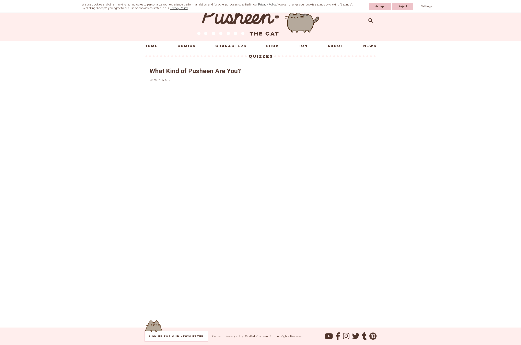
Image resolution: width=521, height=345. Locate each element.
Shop (272, 46)
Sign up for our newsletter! (176, 336)
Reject (402, 6)
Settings (426, 6)
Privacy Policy (234, 336)
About (335, 46)
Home (151, 46)
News (370, 46)
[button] (371, 20)
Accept (380, 6)
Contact (217, 336)
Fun (303, 46)
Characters (230, 46)
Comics (186, 46)
